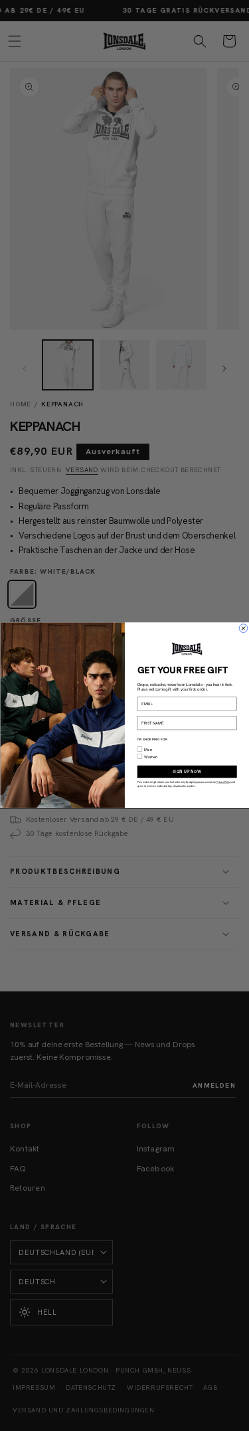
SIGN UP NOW (186, 772)
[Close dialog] (243, 629)
